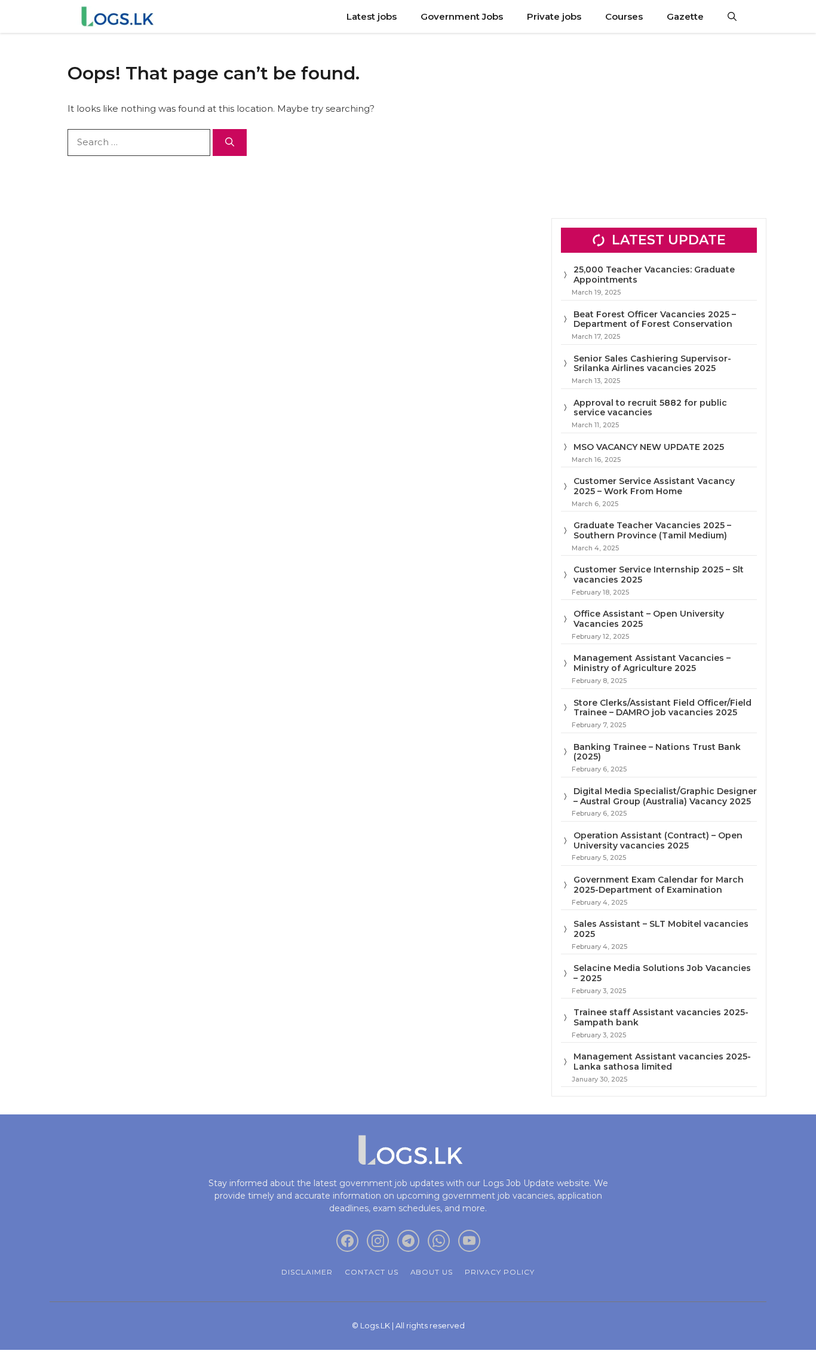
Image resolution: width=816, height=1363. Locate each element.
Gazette (685, 16)
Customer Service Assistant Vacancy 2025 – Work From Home (654, 486)
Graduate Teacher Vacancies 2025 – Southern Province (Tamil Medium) (652, 530)
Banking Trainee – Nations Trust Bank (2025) (657, 752)
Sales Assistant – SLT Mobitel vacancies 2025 (660, 928)
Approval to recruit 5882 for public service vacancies (650, 407)
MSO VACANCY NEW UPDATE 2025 (648, 447)
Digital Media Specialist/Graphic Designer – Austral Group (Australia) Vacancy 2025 (665, 796)
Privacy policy (499, 1271)
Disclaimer (307, 1271)
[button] (732, 16)
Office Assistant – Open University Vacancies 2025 (648, 618)
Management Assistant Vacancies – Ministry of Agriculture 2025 (652, 663)
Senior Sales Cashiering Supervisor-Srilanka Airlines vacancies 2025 (652, 363)
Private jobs (554, 16)
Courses (624, 16)
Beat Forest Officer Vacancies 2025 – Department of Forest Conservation (654, 319)
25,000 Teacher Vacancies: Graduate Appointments (654, 274)
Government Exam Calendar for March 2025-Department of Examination (658, 884)
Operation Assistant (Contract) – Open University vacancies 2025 (658, 840)
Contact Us (371, 1271)
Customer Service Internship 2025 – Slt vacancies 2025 (658, 574)
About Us (431, 1271)
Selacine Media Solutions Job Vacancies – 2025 (662, 973)
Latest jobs (371, 16)
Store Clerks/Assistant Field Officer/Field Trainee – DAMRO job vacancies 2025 (662, 707)
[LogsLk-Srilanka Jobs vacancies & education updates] (120, 16)
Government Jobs (462, 16)
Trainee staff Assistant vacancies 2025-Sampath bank (660, 1017)
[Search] (230, 142)
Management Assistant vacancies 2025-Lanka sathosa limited (662, 1061)
